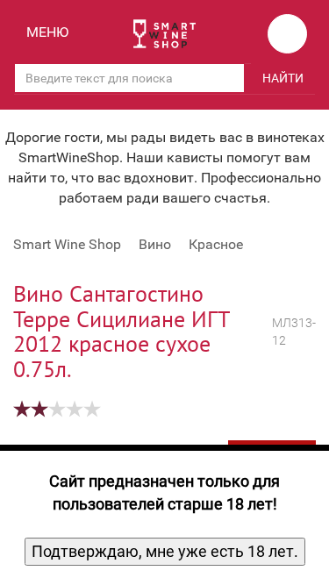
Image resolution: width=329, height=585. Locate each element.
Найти (283, 78)
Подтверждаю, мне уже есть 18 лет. (165, 551)
